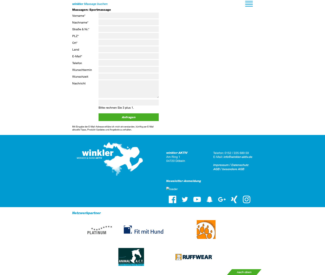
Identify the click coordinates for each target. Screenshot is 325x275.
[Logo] (109, 179)
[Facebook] (172, 199)
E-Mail (77, 56)
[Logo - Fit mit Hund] (143, 229)
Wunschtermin (82, 69)
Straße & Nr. (80, 29)
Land (75, 49)
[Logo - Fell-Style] (206, 229)
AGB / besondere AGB (228, 169)
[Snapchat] (209, 199)
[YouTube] (197, 199)
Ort (74, 42)
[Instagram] (246, 199)
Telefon (77, 63)
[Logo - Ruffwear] (193, 257)
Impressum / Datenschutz (231, 165)
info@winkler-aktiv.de (238, 157)
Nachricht (79, 83)
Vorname (78, 15)
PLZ (75, 36)
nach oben (244, 272)
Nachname (80, 22)
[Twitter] (185, 199)
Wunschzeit (80, 76)
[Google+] (222, 199)
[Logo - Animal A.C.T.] (131, 257)
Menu (249, 4)
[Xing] (234, 199)
